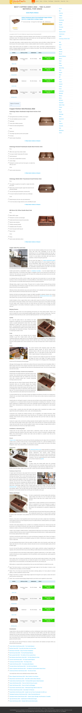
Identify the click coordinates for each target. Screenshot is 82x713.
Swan (60, 116)
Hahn (60, 70)
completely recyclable (36, 270)
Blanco (60, 58)
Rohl (60, 109)
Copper (60, 15)
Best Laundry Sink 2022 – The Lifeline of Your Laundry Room (22, 655)
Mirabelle (61, 93)
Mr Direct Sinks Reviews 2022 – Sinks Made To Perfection (21, 689)
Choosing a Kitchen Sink (64, 38)
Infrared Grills (57, 1)
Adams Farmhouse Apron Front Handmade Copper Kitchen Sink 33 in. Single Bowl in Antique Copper (37, 18)
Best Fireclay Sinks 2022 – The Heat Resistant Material (21, 652)
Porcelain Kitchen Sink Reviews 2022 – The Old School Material (23, 666)
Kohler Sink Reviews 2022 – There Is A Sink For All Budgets (22, 685)
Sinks (33, 1)
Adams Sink (14, 63)
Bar (60, 10)
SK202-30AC (14, 86)
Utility (60, 36)
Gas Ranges (50, 1)
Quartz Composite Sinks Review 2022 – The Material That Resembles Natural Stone (27, 668)
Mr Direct (61, 100)
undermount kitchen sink (35, 449)
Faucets (37, 1)
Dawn (60, 60)
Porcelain (61, 27)
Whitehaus (61, 130)
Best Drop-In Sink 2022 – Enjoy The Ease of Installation (21, 650)
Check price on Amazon (48, 23)
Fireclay (60, 22)
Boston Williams (62, 56)
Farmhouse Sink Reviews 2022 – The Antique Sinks (20, 661)
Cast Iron (61, 13)
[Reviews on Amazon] (16, 28)
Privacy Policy (50, 708)
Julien (60, 79)
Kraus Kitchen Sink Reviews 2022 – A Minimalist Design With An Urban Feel (25, 687)
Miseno (60, 95)
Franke (60, 65)
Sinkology (61, 114)
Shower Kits (63, 1)
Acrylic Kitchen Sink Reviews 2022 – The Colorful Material (21, 646)
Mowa (60, 98)
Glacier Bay (61, 67)
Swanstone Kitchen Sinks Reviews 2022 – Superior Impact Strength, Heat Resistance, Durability (29, 696)
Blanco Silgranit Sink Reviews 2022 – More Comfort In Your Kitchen (23, 676)
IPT (60, 77)
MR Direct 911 (14, 97)
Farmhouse (61, 20)
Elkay (60, 63)
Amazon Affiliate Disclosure (34, 708)
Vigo (60, 128)
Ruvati (60, 111)
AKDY (60, 44)
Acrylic (60, 8)
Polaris (60, 107)
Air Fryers (45, 1)
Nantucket (61, 102)
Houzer (60, 72)
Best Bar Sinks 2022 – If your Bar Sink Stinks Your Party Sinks (22, 648)
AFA (60, 42)
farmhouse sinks (13, 486)
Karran (60, 81)
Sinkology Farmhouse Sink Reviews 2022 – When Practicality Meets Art (24, 694)
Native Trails (61, 104)
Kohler (60, 86)
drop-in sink (12, 440)
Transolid (61, 125)
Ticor (60, 121)
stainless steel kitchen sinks (46, 295)
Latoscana (61, 91)
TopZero (61, 123)
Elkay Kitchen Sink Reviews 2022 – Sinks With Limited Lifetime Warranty (24, 678)
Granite (60, 24)
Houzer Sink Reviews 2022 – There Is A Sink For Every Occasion (23, 683)
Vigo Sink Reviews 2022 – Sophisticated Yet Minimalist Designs (23, 698)
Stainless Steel (62, 31)
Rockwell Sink (14, 74)
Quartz (60, 29)
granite (42, 458)
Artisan (60, 49)
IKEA (60, 74)
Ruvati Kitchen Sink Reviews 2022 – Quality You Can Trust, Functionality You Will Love (28, 692)
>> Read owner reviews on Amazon (32, 140)
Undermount (61, 34)
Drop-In (60, 17)
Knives (41, 1)
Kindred (60, 84)
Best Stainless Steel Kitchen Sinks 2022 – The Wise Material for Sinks (24, 657)
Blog (33, 3)
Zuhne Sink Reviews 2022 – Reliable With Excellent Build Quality (23, 701)
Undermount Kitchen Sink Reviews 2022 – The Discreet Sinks (22, 670)
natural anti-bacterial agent (49, 260)
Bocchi (60, 53)
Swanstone (61, 118)
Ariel (60, 47)
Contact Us (44, 708)
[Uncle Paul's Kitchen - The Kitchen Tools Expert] (19, 2)
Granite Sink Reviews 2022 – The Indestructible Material (21, 664)
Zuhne (60, 132)
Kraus (60, 88)
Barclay (60, 51)
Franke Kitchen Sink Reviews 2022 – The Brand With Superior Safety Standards (26, 680)
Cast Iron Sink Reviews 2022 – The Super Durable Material (22, 659)
